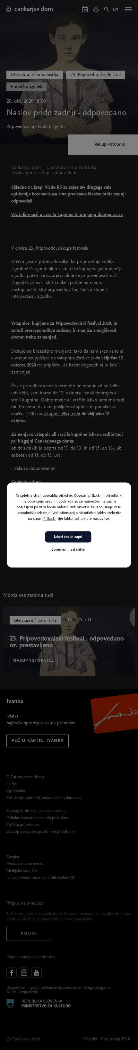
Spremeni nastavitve (68, 549)
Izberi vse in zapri (68, 537)
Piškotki (49, 519)
